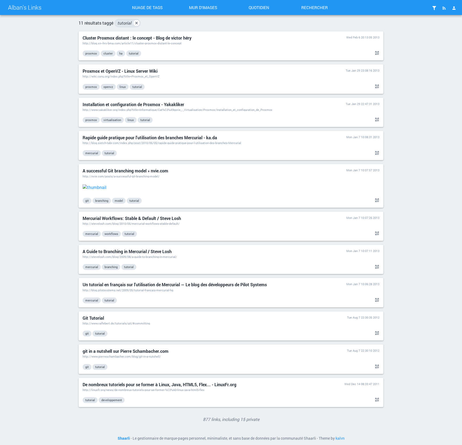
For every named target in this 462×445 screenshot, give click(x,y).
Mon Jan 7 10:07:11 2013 (362, 251)
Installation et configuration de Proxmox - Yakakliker (133, 104)
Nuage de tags (147, 7)
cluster (108, 53)
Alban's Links (24, 7)
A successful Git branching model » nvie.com (125, 170)
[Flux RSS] (444, 8)
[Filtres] (434, 8)
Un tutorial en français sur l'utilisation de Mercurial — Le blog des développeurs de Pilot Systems (175, 284)
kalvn (340, 438)
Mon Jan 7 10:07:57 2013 (362, 170)
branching (101, 201)
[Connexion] (454, 8)
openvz (108, 87)
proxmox (91, 53)
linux (123, 87)
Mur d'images (203, 7)
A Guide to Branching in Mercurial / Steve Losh (127, 251)
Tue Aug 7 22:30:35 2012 (363, 317)
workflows (111, 234)
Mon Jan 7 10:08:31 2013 (362, 137)
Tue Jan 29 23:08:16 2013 (362, 70)
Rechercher (314, 7)
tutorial (127, 23)
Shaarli (124, 438)
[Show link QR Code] (376, 53)
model (119, 201)
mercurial (91, 153)
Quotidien (259, 7)
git (87, 201)
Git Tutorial (93, 317)
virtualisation (112, 120)
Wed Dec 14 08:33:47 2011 (361, 384)
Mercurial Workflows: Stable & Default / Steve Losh (132, 218)
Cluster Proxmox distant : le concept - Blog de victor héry (137, 37)
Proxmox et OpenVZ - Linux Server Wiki (120, 70)
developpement (111, 400)
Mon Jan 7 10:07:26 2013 (362, 218)
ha (120, 53)
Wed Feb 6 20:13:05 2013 (362, 37)
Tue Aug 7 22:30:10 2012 (363, 351)
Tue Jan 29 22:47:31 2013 (362, 104)
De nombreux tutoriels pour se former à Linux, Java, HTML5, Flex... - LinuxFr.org (159, 384)
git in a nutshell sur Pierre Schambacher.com (125, 351)
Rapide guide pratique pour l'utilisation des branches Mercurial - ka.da (150, 137)
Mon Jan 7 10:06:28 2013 (362, 284)
